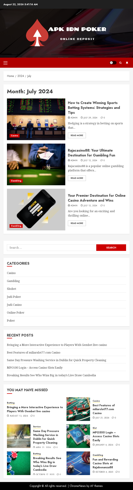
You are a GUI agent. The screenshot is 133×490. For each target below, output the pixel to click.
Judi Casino (14, 305)
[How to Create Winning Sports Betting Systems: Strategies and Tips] (36, 119)
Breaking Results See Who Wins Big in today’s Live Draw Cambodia (51, 375)
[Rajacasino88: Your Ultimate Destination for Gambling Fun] (36, 164)
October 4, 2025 (104, 472)
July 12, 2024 (90, 160)
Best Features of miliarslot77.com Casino (33, 352)
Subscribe (127, 62)
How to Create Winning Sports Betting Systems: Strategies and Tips (94, 107)
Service (37, 426)
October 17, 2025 (45, 474)
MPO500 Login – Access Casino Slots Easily (35, 367)
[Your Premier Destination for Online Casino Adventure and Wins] (36, 209)
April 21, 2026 (43, 447)
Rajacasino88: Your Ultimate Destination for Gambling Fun (91, 153)
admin (74, 118)
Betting (11, 402)
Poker (11, 320)
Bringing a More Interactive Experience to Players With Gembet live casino (57, 345)
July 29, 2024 (90, 118)
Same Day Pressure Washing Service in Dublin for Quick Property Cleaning (56, 360)
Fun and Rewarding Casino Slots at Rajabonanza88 (105, 463)
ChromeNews (78, 486)
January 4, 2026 (104, 445)
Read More (77, 135)
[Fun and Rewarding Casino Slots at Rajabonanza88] (78, 463)
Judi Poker (14, 297)
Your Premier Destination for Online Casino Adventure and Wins (97, 198)
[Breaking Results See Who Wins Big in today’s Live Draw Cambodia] (18, 463)
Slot (95, 428)
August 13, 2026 (19, 416)
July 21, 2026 (102, 418)
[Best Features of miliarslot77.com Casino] (78, 409)
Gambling (16, 180)
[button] (5, 62)
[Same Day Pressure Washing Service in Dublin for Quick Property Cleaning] (18, 436)
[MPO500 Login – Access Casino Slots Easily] (78, 436)
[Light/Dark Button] (113, 62)
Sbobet (11, 289)
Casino (14, 135)
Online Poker (15, 312)
